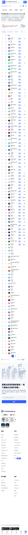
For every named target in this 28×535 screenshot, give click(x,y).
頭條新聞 (3, 445)
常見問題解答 (4, 488)
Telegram (16, 485)
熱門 (10, 10)
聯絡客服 (3, 485)
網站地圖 (3, 471)
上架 (2, 480)
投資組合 (3, 463)
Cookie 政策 (17, 445)
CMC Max (3, 442)
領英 (15, 495)
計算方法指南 (17, 453)
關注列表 (3, 466)
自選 (16, 10)
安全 (15, 455)
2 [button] (15, 356)
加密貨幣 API (4, 450)
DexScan (3, 453)
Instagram (16, 488)
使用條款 (16, 437)
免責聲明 (16, 450)
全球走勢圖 (3, 458)
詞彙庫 (2, 490)
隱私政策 (16, 440)
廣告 (2, 437)
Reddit (15, 493)
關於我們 (16, 434)
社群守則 (16, 447)
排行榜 (4, 10)
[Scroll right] (24, 10)
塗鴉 (2, 468)
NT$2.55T (9, 5)
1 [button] (12, 356)
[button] (10, 26)
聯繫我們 (3, 482)
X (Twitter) (16, 480)
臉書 (15, 490)
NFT (2, 460)
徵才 (15, 458)
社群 (15, 482)
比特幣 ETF (3, 447)
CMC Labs (3, 440)
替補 (2, 434)
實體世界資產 (4, 455)
